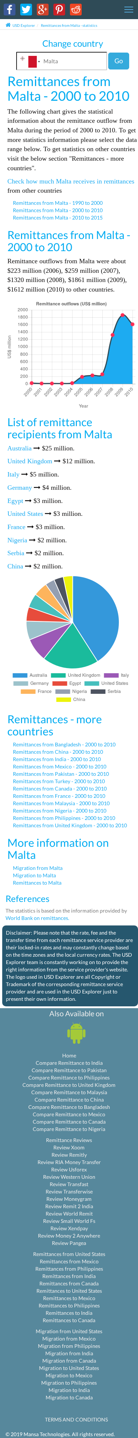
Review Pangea (69, 1243)
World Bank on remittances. (37, 918)
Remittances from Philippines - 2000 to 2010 (64, 818)
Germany (19, 487)
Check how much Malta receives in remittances (70, 181)
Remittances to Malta (37, 882)
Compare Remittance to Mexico (69, 1114)
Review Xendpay (69, 1228)
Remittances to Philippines (69, 1305)
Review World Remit (69, 1213)
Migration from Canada (69, 1360)
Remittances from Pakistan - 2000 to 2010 (61, 774)
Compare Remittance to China (69, 1099)
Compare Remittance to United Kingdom (69, 1085)
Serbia (15, 553)
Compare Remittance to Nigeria (69, 1129)
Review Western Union (69, 1177)
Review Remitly (69, 1155)
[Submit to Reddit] (76, 9)
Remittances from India (69, 1276)
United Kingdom (29, 461)
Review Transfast (69, 1184)
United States (25, 513)
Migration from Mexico (69, 1338)
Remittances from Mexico (69, 1261)
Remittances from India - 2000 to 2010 (57, 759)
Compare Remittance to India (69, 1063)
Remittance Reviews (69, 1140)
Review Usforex (69, 1169)
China (15, 566)
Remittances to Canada (69, 1320)
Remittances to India (69, 1313)
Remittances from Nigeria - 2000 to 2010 (59, 810)
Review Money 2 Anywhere (69, 1235)
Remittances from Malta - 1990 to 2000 (58, 203)
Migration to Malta (34, 875)
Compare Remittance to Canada (69, 1121)
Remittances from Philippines (69, 1269)
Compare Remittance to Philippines (69, 1077)
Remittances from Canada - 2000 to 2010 (60, 788)
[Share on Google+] (43, 9)
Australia (19, 448)
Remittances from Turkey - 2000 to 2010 (59, 781)
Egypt (15, 500)
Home (69, 1055)
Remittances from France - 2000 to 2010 (59, 796)
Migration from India (69, 1353)
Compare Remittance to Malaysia (69, 1092)
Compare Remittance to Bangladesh (69, 1107)
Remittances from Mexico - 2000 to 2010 (59, 766)
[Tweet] (26, 9)
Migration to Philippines (69, 1383)
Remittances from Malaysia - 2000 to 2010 (61, 803)
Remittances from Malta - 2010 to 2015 (58, 217)
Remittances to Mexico (69, 1298)
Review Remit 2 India (69, 1206)
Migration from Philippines (69, 1346)
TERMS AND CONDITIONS (76, 1419)
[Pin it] (59, 9)
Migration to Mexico (69, 1375)
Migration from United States (69, 1331)
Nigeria (17, 540)
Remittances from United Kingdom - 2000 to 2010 (70, 825)
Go (118, 61)
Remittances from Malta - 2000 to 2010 (58, 210)
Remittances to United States (69, 1291)
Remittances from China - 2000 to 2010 (58, 752)
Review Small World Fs (69, 1221)
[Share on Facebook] (9, 9)
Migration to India (69, 1390)
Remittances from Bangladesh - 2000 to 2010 (64, 744)
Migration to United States (69, 1368)
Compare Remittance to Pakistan (69, 1070)
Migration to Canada (69, 1397)
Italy (13, 474)
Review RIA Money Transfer (69, 1162)
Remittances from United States (69, 1254)
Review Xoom (69, 1147)
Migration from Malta (38, 868)
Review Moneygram (69, 1199)
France (16, 527)
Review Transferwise (69, 1191)
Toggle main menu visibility (129, 9)
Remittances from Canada (69, 1283)
